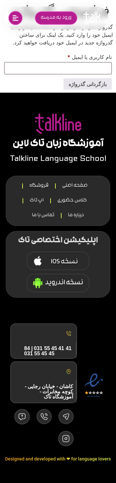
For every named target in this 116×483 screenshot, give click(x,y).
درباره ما (76, 215)
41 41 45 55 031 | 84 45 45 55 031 (48, 351)
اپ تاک (37, 200)
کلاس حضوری (72, 200)
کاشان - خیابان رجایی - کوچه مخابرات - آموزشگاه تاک (49, 391)
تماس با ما (43, 215)
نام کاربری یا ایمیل (82, 56)
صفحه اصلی (75, 186)
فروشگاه (39, 186)
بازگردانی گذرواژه (88, 84)
